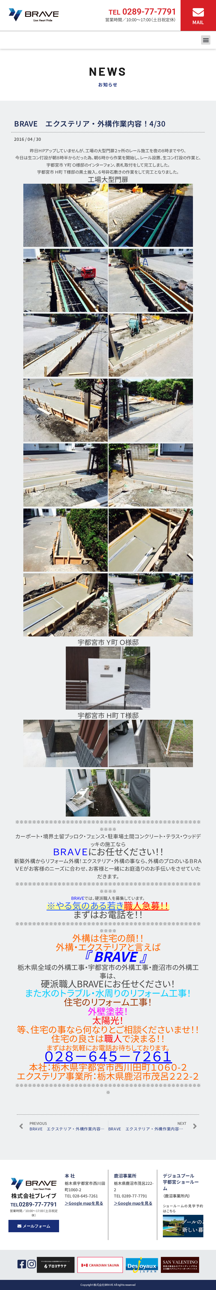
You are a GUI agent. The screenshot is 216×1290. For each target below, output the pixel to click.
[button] (205, 40)
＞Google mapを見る (84, 1203)
